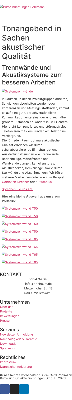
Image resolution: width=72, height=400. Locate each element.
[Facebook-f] (5, 389)
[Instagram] (14, 389)
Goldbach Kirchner (15, 182)
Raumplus (45, 182)
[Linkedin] (24, 389)
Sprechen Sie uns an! (17, 189)
